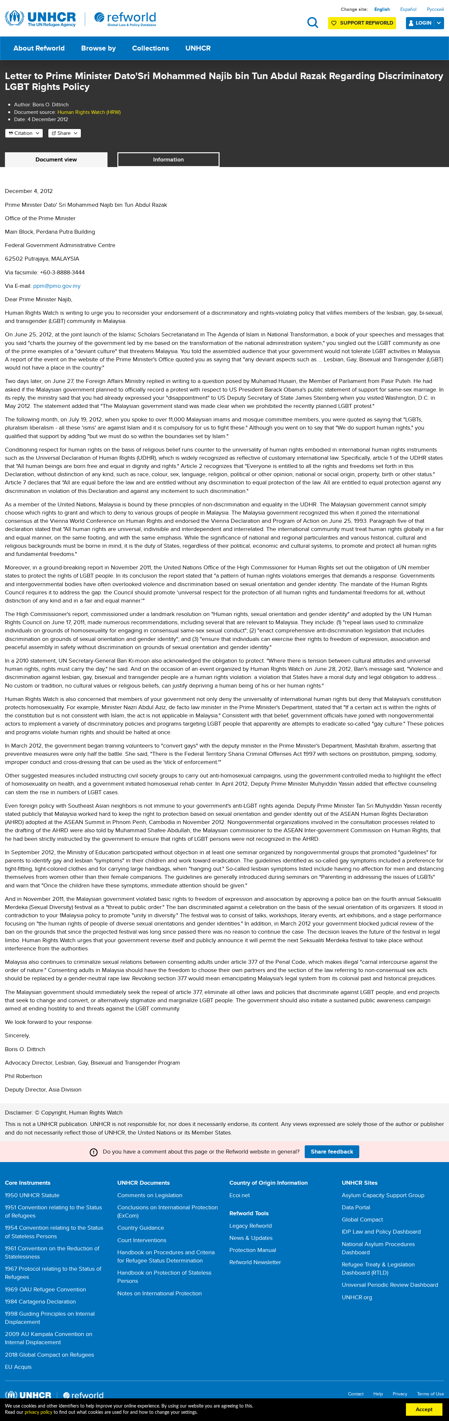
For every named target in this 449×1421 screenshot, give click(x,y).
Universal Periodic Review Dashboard (390, 1285)
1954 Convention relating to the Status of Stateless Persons (54, 1231)
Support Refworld (366, 23)
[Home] (80, 19)
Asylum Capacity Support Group (383, 1195)
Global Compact (362, 1219)
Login (424, 23)
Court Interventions (141, 1240)
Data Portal (356, 1207)
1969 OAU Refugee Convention (45, 1289)
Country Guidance (140, 1227)
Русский (435, 9)
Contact (356, 1394)
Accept (424, 1409)
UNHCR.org (357, 1297)
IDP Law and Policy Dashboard (381, 1231)
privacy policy (38, 1412)
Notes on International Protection (159, 1293)
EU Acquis (18, 1367)
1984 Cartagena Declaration (40, 1301)
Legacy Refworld (250, 1225)
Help (378, 1394)
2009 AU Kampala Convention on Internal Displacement (48, 1338)
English (382, 9)
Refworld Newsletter (255, 1262)
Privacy (400, 1394)
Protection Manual (252, 1250)
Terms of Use (430, 1394)
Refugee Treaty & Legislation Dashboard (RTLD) (378, 1268)
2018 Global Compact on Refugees (49, 1354)
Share (64, 133)
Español (408, 9)
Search (312, 22)
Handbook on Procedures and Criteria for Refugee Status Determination (166, 1256)
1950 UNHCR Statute (32, 1195)
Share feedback (332, 1151)
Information (168, 159)
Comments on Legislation (149, 1195)
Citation (23, 133)
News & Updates (250, 1238)
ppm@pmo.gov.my (57, 286)
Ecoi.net (239, 1195)
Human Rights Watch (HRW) (89, 112)
